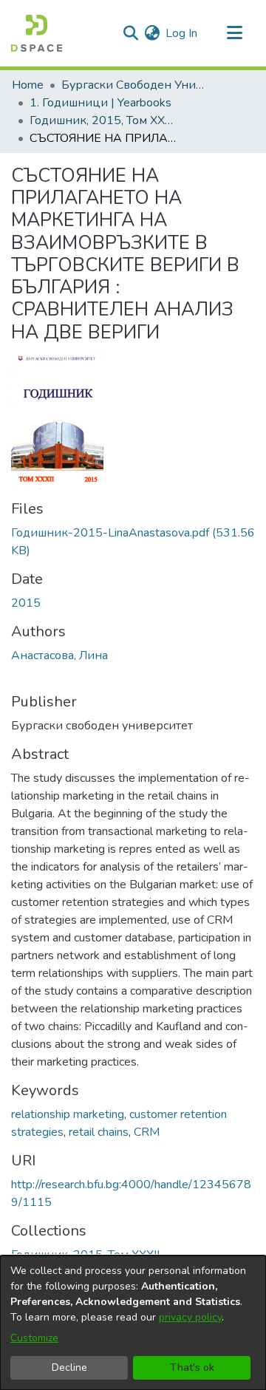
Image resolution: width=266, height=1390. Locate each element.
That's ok (192, 1367)
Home (28, 85)
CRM (147, 1132)
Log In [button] (182, 33)
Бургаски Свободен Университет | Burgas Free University (135, 85)
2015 (26, 603)
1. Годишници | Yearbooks (100, 103)
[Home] (36, 33)
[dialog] (133, 1323)
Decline (69, 1367)
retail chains (99, 1132)
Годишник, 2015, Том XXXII (103, 120)
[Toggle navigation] (234, 33)
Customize (34, 1338)
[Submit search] (130, 33)
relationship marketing (67, 1114)
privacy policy (190, 1317)
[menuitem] (152, 33)
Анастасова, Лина (59, 655)
